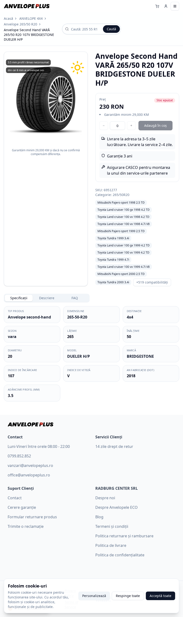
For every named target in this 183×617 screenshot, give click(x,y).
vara (12, 336)
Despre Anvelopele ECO (116, 507)
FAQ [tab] (74, 298)
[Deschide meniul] (175, 6)
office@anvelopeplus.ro (29, 475)
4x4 (130, 317)
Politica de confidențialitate (119, 555)
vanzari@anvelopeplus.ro (30, 465)
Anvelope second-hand (29, 317)
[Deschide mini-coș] (157, 6)
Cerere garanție (22, 507)
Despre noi (105, 497)
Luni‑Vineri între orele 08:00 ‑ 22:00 (39, 446)
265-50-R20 (77, 317)
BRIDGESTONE (140, 356)
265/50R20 (121, 194)
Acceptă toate (160, 595)
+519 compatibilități (152, 282)
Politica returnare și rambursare (124, 536)
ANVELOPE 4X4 (31, 18)
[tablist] (47, 298)
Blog (99, 516)
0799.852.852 (19, 456)
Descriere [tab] (46, 298)
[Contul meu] (166, 6)
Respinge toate (128, 595)
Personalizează (94, 595)
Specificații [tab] (18, 298)
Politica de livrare (110, 545)
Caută (111, 29)
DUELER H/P (78, 356)
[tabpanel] (91, 354)
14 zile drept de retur (114, 446)
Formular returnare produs (32, 516)
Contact (15, 497)
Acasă (8, 18)
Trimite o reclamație (26, 526)
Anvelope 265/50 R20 (20, 24)
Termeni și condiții (111, 526)
